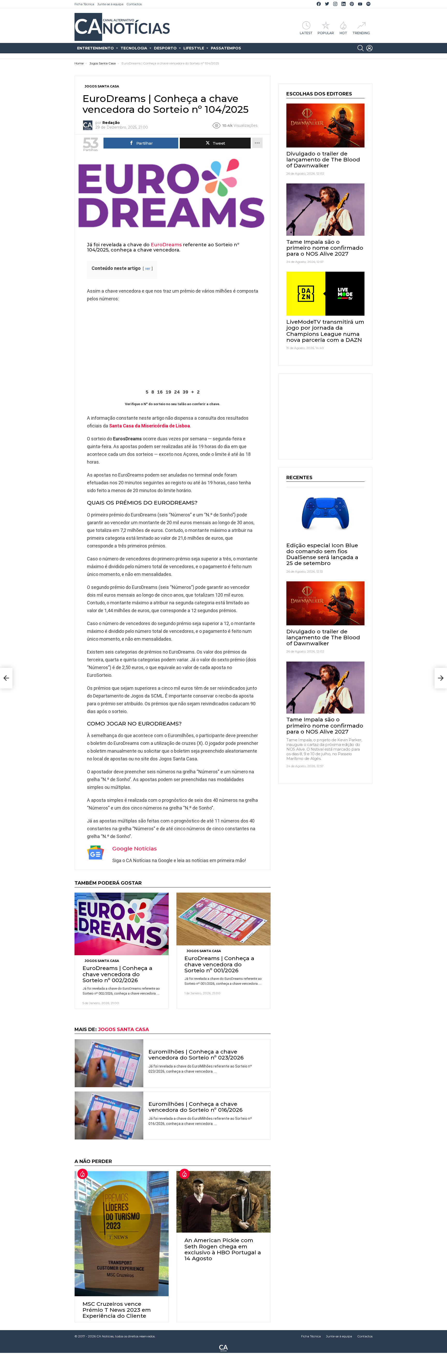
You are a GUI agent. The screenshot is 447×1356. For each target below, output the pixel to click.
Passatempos (226, 48)
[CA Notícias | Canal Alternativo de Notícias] (223, 1348)
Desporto (165, 48)
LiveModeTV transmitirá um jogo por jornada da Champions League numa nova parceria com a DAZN (325, 330)
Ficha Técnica (84, 4)
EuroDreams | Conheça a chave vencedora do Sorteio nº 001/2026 (219, 964)
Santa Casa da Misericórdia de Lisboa (149, 425)
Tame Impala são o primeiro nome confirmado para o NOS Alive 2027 (324, 248)
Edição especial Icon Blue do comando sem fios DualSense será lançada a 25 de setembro (322, 554)
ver (147, 268)
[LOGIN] (369, 48)
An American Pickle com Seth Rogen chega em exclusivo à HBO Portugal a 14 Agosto (222, 1249)
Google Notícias (134, 848)
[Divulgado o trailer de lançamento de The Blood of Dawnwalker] (325, 125)
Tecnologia (134, 48)
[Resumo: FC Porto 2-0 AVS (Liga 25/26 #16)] (441, 678)
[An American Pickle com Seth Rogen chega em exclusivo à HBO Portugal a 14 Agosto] (223, 1202)
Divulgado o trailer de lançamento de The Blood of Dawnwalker (323, 159)
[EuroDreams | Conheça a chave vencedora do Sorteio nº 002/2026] (121, 924)
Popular (326, 33)
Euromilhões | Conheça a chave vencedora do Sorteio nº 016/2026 (195, 1107)
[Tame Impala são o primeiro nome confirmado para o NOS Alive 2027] (325, 209)
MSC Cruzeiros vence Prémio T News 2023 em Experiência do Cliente (117, 1310)
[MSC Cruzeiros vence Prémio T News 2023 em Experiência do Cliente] (121, 1233)
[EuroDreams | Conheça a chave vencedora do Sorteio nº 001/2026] (223, 919)
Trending (361, 33)
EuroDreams (166, 245)
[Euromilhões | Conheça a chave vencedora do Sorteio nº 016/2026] (109, 1115)
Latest (306, 33)
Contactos (134, 4)
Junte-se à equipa (110, 4)
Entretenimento (95, 48)
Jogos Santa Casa (102, 961)
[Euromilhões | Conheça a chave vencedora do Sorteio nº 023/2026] (109, 1063)
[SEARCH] (360, 48)
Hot (343, 33)
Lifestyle (193, 48)
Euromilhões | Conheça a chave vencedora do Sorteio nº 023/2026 (196, 1054)
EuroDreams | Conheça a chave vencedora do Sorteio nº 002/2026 (117, 974)
